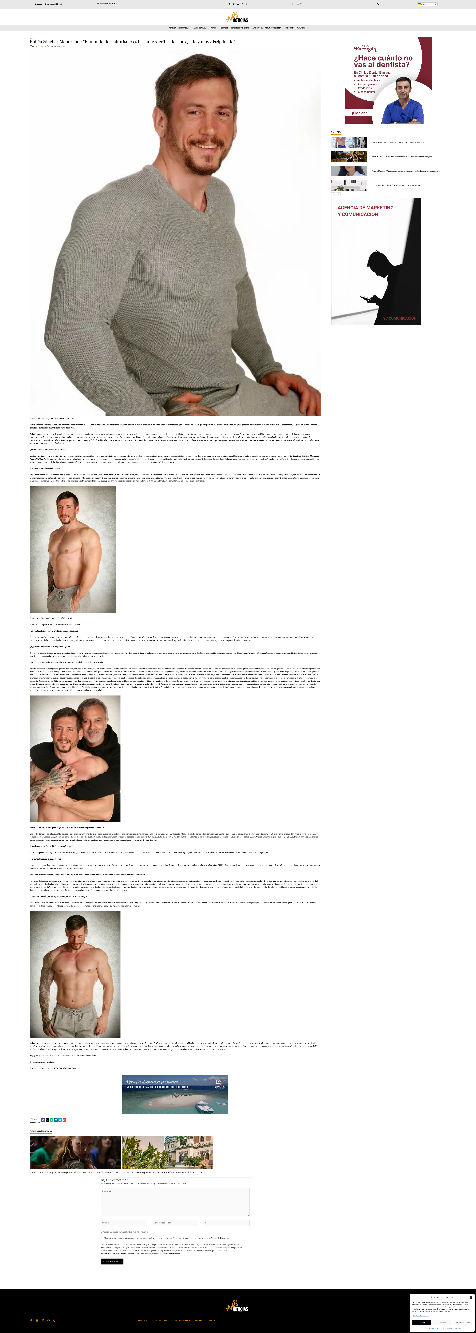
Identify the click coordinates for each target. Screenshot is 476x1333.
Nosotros (198, 1320)
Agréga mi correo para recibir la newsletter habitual (125, 1232)
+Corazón (224, 28)
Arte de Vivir (200, 28)
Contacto (211, 1320)
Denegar (442, 1322)
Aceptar (421, 1322)
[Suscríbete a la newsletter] (98, 3)
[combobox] (332, 3)
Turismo (214, 28)
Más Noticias (183, 28)
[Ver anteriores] (333, 194)
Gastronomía (257, 28)
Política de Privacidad (220, 1238)
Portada (172, 28)
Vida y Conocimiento (274, 28)
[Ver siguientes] (339, 194)
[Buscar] (378, 3)
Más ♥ (32, 38)
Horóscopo (289, 28)
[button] (471, 1297)
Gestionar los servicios (421, 1316)
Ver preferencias (462, 1322)
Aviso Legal (457, 1328)
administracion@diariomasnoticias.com (118, 1253)
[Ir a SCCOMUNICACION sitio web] (376, 261)
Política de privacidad (444, 1328)
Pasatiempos (302, 28)
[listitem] (388, 142)
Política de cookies (429, 1328)
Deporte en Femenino (240, 28)
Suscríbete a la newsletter (109, 3)
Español (424, 4)
